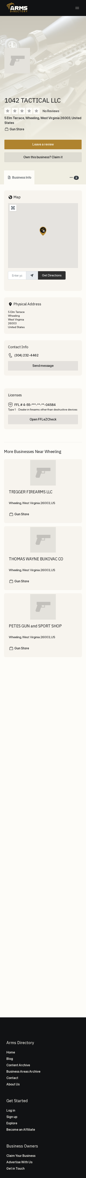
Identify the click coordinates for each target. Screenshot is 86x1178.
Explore (11, 1123)
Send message (42, 366)
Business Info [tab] (21, 177)
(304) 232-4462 (26, 355)
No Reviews (51, 111)
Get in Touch (15, 1168)
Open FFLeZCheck (43, 419)
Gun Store (17, 129)
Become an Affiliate (20, 1130)
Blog (9, 1059)
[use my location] (32, 275)
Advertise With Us (19, 1162)
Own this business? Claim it (43, 157)
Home (10, 1052)
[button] (43, 231)
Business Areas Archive (23, 1071)
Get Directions (52, 275)
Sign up (11, 1117)
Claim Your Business (20, 1156)
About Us (13, 1084)
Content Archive (18, 1065)
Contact (12, 1078)
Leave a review (43, 144)
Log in (10, 1110)
